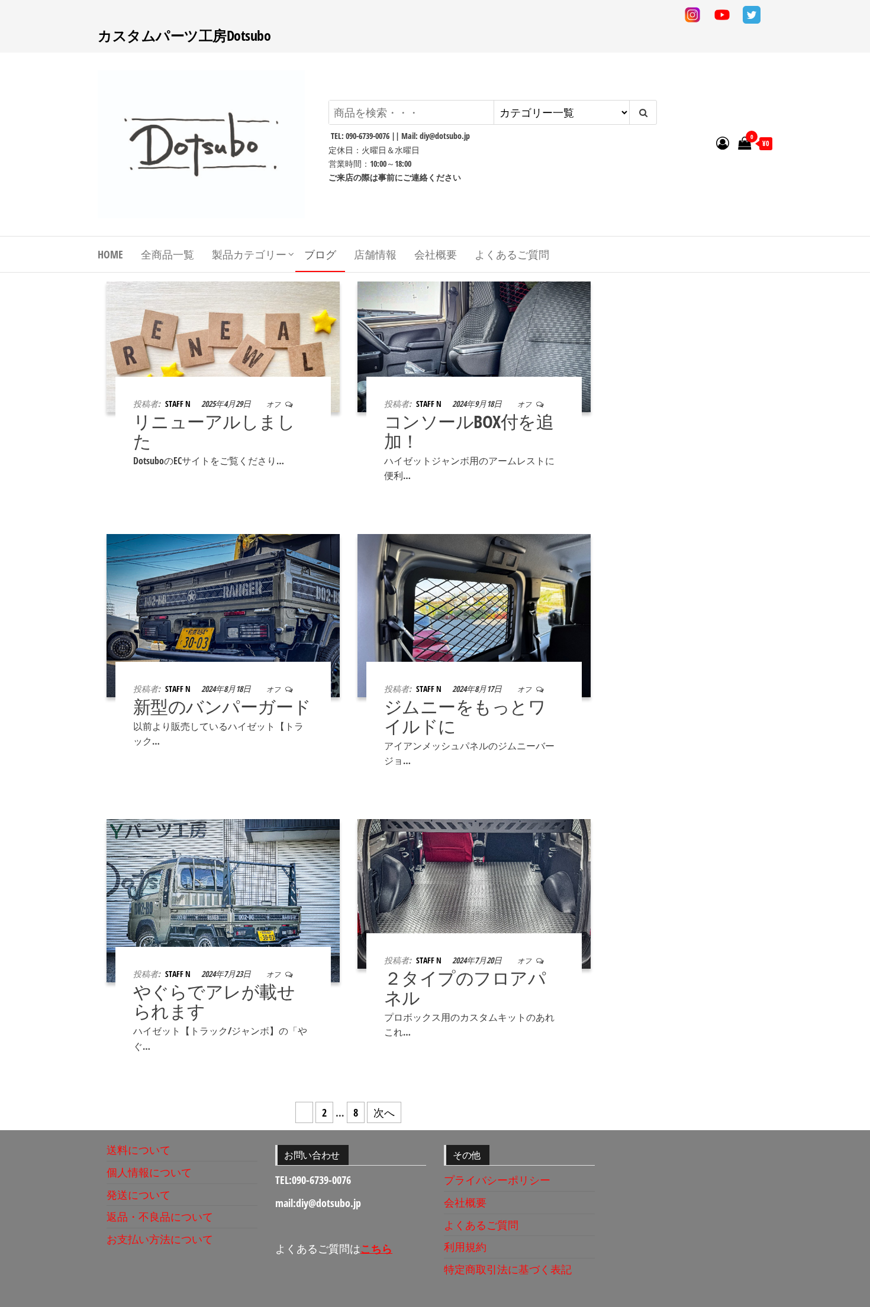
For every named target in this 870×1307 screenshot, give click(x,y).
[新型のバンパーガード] (223, 614)
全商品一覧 (167, 254)
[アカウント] (722, 142)
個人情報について (149, 1172)
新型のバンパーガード (222, 706)
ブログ (320, 254)
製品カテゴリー (249, 254)
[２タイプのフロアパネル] (474, 892)
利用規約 (465, 1247)
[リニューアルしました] (223, 345)
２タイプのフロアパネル (465, 988)
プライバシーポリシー (497, 1180)
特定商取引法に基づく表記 (508, 1269)
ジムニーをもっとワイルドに (465, 716)
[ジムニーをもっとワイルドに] (474, 614)
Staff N (178, 403)
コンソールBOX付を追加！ (468, 431)
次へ (384, 1112)
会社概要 (435, 254)
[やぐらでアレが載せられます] (223, 899)
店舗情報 (375, 254)
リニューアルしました (214, 431)
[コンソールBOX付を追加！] (474, 345)
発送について (138, 1195)
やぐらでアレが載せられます (214, 1001)
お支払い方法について (160, 1239)
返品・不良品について (160, 1216)
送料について (138, 1150)
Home (110, 254)
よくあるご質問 (512, 254)
